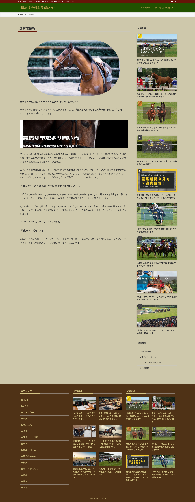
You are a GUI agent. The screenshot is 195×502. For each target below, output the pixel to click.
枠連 (25, 431)
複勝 (25, 462)
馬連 (25, 481)
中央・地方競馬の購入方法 (151, 362)
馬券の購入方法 (30, 469)
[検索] (175, 1)
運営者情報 (144, 368)
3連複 (26, 406)
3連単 (26, 400)
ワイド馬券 (28, 412)
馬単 (25, 475)
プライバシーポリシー (149, 357)
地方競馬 (27, 425)
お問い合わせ (145, 351)
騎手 (25, 487)
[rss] (172, 1)
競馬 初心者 (29, 450)
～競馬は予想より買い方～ (37, 7)
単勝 (25, 418)
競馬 (25, 443)
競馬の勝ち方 (29, 456)
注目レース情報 (30, 437)
